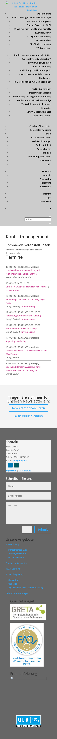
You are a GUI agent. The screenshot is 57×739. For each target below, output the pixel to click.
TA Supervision (43, 48)
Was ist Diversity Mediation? (36, 59)
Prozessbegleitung (15, 574)
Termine (47, 193)
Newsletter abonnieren (28, 408)
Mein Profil (45, 201)
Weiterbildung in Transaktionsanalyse (31, 17)
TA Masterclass (43, 40)
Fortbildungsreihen (41, 89)
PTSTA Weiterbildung (40, 44)
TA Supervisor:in (43, 32)
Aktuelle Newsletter (41, 137)
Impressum (11, 470)
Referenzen (45, 186)
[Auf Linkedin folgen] (10, 465)
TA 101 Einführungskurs (39, 21)
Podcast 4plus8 (43, 145)
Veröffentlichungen (41, 141)
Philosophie (45, 179)
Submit (43, 529)
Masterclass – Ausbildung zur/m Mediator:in (35, 76)
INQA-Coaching (13, 568)
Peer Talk (46, 152)
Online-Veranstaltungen (17, 593)
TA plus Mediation (16, 557)
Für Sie (48, 133)
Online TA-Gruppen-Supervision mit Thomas (27, 286)
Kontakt (47, 175)
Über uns (46, 171)
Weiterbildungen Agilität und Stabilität (36, 106)
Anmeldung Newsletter (39, 156)
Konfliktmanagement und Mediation (32, 55)
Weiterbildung (44, 13)
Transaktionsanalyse (17, 549)
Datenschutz (25, 470)
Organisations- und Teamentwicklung (26, 587)
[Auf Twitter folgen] (16, 465)
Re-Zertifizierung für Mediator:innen (32, 81)
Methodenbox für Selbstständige (34, 100)
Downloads (45, 160)
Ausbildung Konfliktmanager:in (35, 70)
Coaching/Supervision (40, 126)
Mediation (12, 583)
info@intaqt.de (20, 460)
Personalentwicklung (40, 130)
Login (48, 164)
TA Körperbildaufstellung (38, 36)
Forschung (46, 182)
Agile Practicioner (42, 115)
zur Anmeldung (13, 290)
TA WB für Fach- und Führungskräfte (32, 29)
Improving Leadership (40, 92)
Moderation (13, 580)
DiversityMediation (17, 553)
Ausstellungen (44, 149)
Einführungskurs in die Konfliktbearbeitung (39, 64)
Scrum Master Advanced (39, 111)
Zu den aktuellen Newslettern (28, 415)
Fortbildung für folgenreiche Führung (32, 96)
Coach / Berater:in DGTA (39, 25)
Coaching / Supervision (16, 563)
